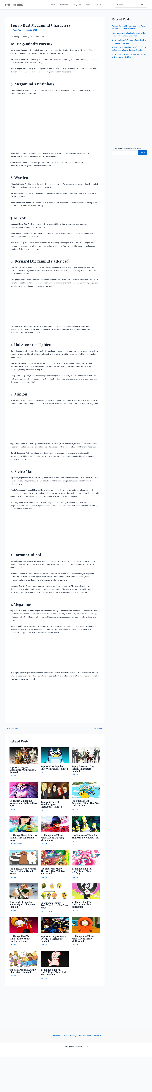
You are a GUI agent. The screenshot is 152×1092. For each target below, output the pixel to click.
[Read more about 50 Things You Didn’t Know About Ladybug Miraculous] (55, 824)
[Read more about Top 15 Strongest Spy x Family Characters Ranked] (86, 755)
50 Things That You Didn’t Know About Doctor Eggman (20, 938)
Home (87, 5)
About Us (97, 5)
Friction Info (14, 5)
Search (142, 152)
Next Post (99, 729)
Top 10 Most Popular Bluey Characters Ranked (54, 767)
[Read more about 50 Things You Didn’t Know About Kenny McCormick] (86, 925)
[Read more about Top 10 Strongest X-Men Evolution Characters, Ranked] (55, 925)
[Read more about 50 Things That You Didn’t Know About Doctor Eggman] (24, 925)
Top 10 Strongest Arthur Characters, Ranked (23, 971)
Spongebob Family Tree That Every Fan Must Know (55, 905)
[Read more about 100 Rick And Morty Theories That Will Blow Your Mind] (55, 857)
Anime (53, 5)
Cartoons (64, 5)
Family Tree (76, 5)
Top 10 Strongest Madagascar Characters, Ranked (23, 770)
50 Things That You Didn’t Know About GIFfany (82, 871)
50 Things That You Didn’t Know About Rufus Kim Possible (54, 972)
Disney (19, 844)
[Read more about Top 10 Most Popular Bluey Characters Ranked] (55, 755)
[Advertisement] (54, 124)
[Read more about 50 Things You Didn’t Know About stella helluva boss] (24, 789)
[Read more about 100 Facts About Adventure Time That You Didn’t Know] (86, 789)
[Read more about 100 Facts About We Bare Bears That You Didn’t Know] (24, 857)
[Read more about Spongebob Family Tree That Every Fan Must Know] (55, 891)
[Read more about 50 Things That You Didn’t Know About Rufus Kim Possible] (55, 958)
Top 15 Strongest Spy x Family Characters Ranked (84, 769)
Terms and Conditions (59, 1035)
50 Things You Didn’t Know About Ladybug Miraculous (52, 837)
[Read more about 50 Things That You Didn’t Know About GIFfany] (86, 857)
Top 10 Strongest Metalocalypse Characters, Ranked (51, 804)
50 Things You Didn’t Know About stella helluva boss (23, 803)
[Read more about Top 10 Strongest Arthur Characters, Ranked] (24, 958)
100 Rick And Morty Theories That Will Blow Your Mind (53, 871)
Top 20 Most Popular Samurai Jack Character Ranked (22, 904)
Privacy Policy (75, 1035)
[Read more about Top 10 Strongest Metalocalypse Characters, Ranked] (55, 790)
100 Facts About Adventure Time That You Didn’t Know (85, 803)
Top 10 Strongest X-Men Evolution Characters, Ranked (54, 939)
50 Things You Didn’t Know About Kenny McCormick (83, 938)
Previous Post (12, 729)
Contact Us (87, 1035)
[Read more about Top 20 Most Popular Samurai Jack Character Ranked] (24, 891)
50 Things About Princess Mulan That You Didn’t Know (23, 837)
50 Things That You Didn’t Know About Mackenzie (82, 904)
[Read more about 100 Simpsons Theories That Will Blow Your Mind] (86, 824)
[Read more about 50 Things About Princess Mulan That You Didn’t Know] (24, 824)
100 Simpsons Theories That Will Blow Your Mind (85, 836)
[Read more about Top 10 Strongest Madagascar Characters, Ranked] (24, 755)
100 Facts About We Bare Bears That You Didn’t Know (23, 871)
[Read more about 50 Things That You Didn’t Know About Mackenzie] (86, 891)
